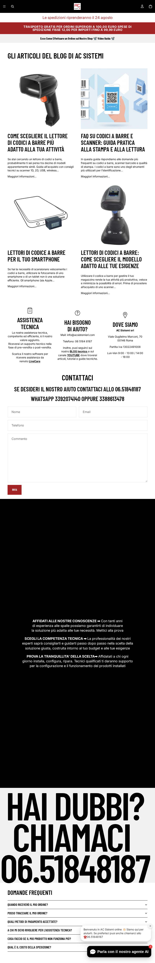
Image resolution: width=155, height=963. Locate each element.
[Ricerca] (12, 6)
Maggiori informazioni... (22, 176)
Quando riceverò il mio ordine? (28, 904)
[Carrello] (150, 6)
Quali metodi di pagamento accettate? (32, 921)
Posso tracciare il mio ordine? (27, 913)
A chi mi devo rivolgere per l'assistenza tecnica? (40, 930)
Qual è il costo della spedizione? (29, 947)
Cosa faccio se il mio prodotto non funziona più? (39, 938)
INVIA (14, 489)
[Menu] (4, 6)
